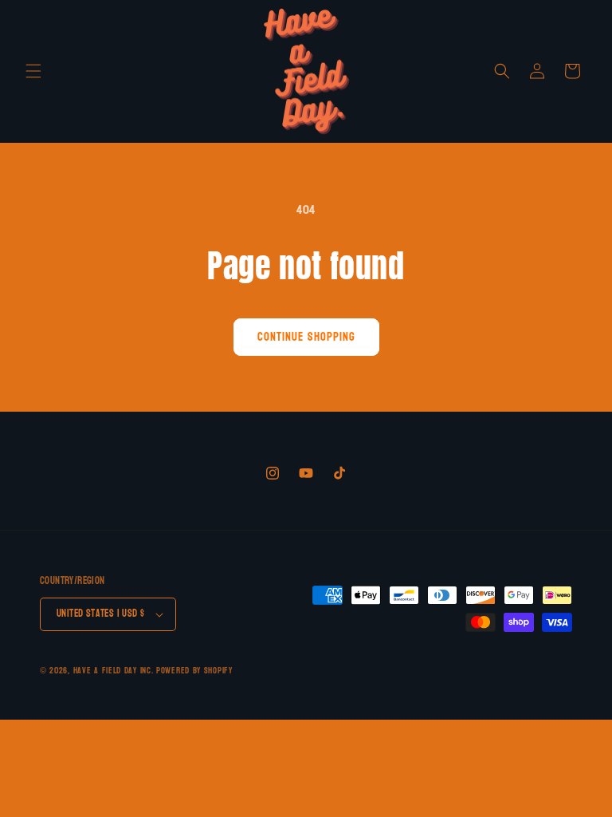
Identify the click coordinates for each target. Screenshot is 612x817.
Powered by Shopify (194, 670)
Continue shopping (306, 337)
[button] (33, 71)
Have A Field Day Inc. (113, 670)
